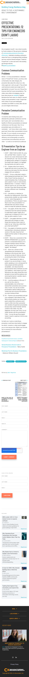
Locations (13, 613)
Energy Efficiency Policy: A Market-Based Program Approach (22, 399)
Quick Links (14, 618)
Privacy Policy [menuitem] (14, 664)
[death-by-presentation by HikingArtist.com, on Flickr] (8, 65)
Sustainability (10, 361)
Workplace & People (21, 361)
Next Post (24, 380)
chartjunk (15, 95)
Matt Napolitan (12, 372)
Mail (13, 609)
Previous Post (6, 380)
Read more (24, 528)
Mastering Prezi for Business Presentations (14, 351)
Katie (3, 647)
